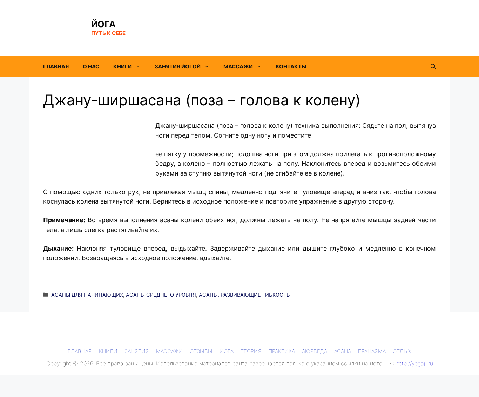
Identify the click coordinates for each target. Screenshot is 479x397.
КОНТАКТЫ (291, 66)
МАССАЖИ (238, 66)
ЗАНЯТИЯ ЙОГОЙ (178, 66)
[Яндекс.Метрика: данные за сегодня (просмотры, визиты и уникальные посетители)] (15, 380)
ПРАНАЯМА (372, 351)
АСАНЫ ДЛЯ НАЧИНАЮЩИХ (87, 295)
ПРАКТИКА (282, 351)
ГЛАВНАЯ (56, 66)
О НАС (91, 66)
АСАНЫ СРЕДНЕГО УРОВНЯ (161, 295)
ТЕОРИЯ (251, 351)
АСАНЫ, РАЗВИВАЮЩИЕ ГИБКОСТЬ (244, 295)
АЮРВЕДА (314, 351)
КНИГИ (122, 66)
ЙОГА (103, 24)
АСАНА (342, 351)
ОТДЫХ (402, 351)
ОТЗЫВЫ (201, 351)
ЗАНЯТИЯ (136, 351)
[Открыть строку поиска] (433, 66)
